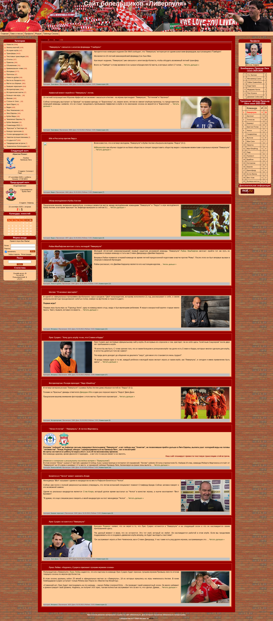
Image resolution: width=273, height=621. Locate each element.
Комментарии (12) (105, 283)
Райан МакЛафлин (189, 251)
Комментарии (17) (101, 374)
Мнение (9, 98)
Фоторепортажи (12, 89)
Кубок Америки (12, 122)
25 (9, 234)
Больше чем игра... (14, 95)
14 (20, 228)
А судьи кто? (11, 140)
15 (23, 228)
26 (12, 234)
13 (16, 228)
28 (20, 234)
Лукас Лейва (75, 572)
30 (27, 234)
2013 (51, 40)
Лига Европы (11, 113)
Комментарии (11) (102, 559)
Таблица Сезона (50, 33)
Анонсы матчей (12, 47)
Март (57, 40)
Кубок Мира (11, 116)
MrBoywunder (100, 147)
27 (16, 234)
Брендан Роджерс (102, 526)
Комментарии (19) (105, 467)
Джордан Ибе (86, 392)
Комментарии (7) (98, 192)
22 (23, 231)
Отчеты (9, 59)
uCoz (151, 618)
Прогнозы (10, 74)
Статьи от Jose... (13, 101)
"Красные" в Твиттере (15, 128)
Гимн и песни (16, 33)
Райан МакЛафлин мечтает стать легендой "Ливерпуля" (75, 246)
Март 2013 (20, 217)
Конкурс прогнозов (13, 131)
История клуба (12, 50)
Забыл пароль (14, 254)
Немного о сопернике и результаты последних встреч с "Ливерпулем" (76, 461)
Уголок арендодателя (15, 134)
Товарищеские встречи (15, 143)
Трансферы (11, 53)
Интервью (10, 71)
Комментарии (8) (107, 513)
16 (27, 228)
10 (31, 226)
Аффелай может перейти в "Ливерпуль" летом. (71, 93)
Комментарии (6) (98, 238)
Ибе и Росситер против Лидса (63, 138)
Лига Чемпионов (13, 110)
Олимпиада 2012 (13, 125)
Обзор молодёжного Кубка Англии (65, 201)
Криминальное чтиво (14, 68)
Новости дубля (12, 77)
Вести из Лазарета (13, 80)
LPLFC (19, 279)
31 (31, 234)
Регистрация (26, 254)
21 (20, 231)
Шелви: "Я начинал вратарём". (63, 292)
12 (12, 228)
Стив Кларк (88, 492)
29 (23, 234)
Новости (9, 44)
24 (31, 231)
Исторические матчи (14, 92)
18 (9, 231)
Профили (28, 33)
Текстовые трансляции (15, 56)
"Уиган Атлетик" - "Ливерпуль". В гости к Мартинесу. (73, 429)
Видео (8, 107)
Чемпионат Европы (14, 119)
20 (16, 231)
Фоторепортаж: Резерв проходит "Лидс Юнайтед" (72, 383)
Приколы (10, 62)
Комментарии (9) (104, 420)
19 (12, 231)
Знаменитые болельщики (16, 146)
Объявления (11, 65)
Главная (5, 33)
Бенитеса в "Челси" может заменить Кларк (69, 476)
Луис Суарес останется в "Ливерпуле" (67, 522)
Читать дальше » (191, 65)
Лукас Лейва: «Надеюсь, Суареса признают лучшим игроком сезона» (81, 567)
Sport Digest (11, 104)
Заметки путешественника (17, 137)
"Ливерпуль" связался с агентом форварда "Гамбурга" (75, 47)
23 (27, 231)
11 (9, 228)
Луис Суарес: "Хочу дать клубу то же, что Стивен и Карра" (76, 337)
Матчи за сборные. (14, 83)
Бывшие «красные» (14, 86)
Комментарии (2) (101, 604)
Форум (38, 33)
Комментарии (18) (102, 84)
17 (31, 228)
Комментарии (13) (102, 130)
